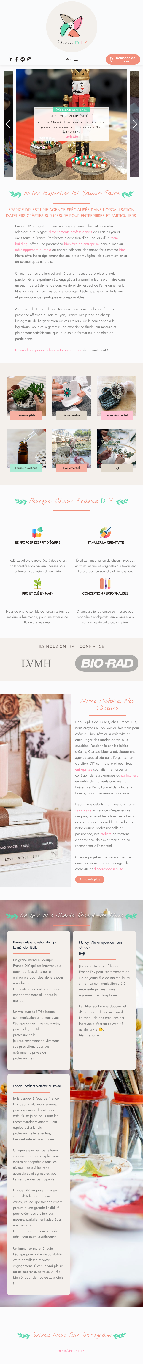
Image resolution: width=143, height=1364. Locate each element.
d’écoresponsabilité (108, 868)
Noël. (123, 249)
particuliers (129, 775)
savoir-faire (83, 810)
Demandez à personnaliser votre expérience (48, 349)
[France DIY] (71, 27)
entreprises (83, 769)
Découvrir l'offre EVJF (72, 137)
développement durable (33, 249)
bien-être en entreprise (81, 243)
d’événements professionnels (70, 231)
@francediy (71, 1351)
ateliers (106, 833)
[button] (8, 124)
